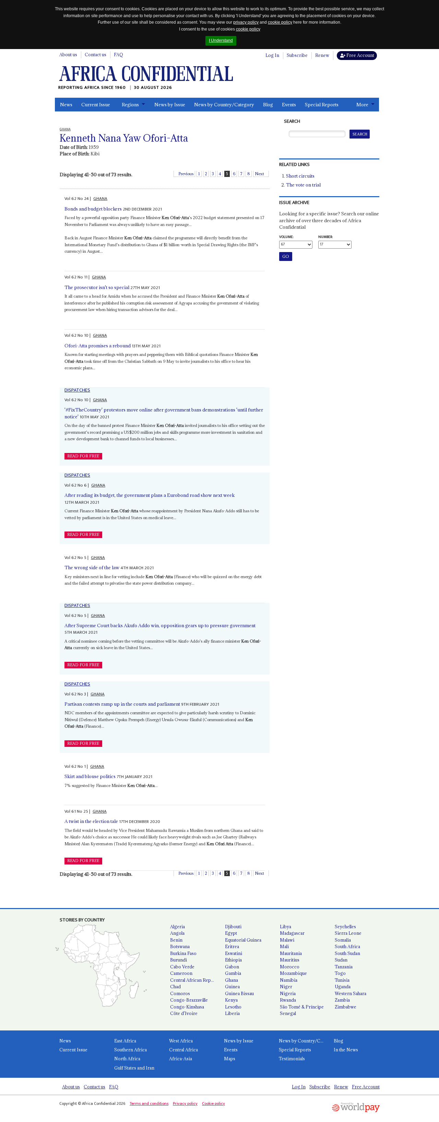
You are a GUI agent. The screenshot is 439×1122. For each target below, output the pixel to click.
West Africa (181, 1040)
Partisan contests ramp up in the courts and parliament (122, 704)
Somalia (343, 940)
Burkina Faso (183, 953)
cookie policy (280, 22)
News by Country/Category (224, 105)
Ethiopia (233, 960)
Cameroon (181, 973)
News (66, 105)
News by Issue (169, 105)
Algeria (177, 926)
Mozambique (293, 973)
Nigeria (288, 993)
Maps (229, 1058)
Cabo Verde (182, 966)
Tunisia (342, 980)
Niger (286, 986)
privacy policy (246, 22)
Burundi (178, 960)
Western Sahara (350, 993)
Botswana (180, 946)
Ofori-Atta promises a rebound (97, 346)
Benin (176, 940)
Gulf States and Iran (134, 1068)
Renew (322, 55)
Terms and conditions (149, 1103)
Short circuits (300, 176)
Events (289, 105)
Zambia (342, 1000)
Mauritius (289, 960)
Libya (285, 926)
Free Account (359, 55)
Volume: (286, 237)
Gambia (233, 973)
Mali (284, 946)
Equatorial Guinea (243, 940)
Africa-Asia (180, 1058)
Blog (268, 105)
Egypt (231, 933)
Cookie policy (213, 1103)
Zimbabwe (345, 1007)
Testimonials (292, 1058)
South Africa (347, 946)
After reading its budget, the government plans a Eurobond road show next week (149, 495)
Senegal (288, 1013)
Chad (175, 986)
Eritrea (232, 946)
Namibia (288, 980)
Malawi (287, 940)
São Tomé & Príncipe (302, 1007)
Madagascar (292, 933)
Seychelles (345, 926)
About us (68, 54)
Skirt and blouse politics (90, 776)
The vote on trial (303, 185)
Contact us (95, 54)
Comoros (180, 993)
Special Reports (322, 105)
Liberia (232, 1013)
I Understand (221, 40)
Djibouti (233, 926)
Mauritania (291, 953)
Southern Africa (130, 1049)
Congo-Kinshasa (187, 1007)
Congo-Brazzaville (189, 1000)
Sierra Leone (348, 933)
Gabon (232, 966)
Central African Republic (195, 980)
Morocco (289, 966)
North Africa (127, 1058)
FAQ (118, 54)
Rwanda (288, 1000)
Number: (325, 237)
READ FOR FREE (83, 456)
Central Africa (183, 1049)
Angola (177, 933)
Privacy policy (185, 1103)
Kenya (231, 1000)
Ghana (231, 980)
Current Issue (95, 105)
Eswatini (233, 953)
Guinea (232, 986)
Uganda (343, 986)
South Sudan (347, 953)
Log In (272, 55)
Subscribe (297, 55)
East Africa (125, 1040)
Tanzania (344, 966)
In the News (346, 1049)
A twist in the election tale (91, 821)
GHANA (100, 198)
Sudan (341, 960)
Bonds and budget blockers (93, 209)
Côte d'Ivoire (184, 1013)
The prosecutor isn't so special (96, 287)
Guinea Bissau (239, 993)
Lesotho (233, 1007)
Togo (340, 973)
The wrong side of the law (91, 567)
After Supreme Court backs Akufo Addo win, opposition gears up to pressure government (160, 625)
